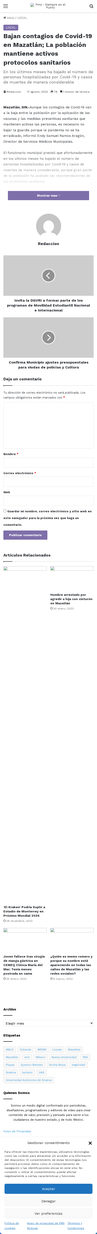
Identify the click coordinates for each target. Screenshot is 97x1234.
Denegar (49, 1201)
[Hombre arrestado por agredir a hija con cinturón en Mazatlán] (72, 578)
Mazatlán (12, 1057)
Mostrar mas (47, 195)
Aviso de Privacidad (17, 1131)
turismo (27, 1072)
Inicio (10, 18)
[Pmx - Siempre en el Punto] (48, 6)
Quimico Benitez (32, 1064)
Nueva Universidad (64, 1057)
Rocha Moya (57, 1064)
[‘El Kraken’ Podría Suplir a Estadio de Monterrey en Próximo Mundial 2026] (25, 734)
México (40, 1057)
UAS (41, 1072)
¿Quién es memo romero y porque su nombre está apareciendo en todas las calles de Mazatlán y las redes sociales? (71, 965)
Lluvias (57, 1049)
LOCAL (22, 18)
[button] (90, 1143)
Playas (10, 1064)
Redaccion (14, 91)
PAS (85, 1057)
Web (6, 492)
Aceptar (48, 1189)
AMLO (10, 1049)
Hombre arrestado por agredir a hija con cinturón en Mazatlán (71, 599)
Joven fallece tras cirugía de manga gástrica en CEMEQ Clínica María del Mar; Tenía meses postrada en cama (24, 965)
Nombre (10, 454)
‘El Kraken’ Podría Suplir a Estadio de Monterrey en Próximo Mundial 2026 (24, 911)
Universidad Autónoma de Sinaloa (29, 1080)
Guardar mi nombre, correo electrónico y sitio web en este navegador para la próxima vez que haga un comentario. (47, 518)
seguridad (78, 1064)
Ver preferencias (48, 1214)
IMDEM (41, 1049)
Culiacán (25, 1049)
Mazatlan (74, 1049)
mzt (27, 1057)
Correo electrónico (19, 473)
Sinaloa (11, 1072)
